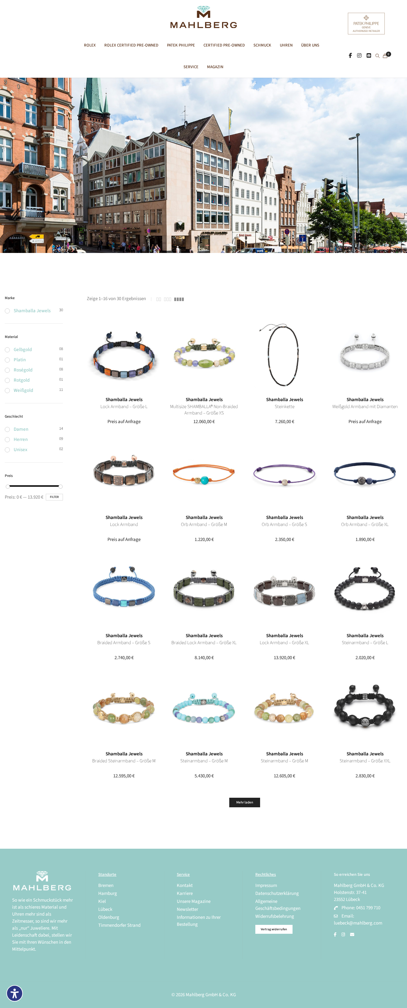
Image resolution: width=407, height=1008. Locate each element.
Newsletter (187, 909)
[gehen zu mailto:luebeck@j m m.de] (352, 934)
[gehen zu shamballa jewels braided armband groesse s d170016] (124, 592)
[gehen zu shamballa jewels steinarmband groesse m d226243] (204, 710)
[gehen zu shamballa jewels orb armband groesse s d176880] (284, 473)
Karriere (185, 893)
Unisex (20, 449)
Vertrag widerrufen (274, 929)
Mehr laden (244, 802)
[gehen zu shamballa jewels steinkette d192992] (284, 356)
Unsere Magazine (193, 901)
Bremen (106, 885)
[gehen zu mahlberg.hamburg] (350, 56)
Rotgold (22, 380)
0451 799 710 (368, 907)
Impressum (266, 885)
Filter (54, 497)
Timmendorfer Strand (119, 925)
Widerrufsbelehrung (274, 916)
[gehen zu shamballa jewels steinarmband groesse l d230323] (365, 592)
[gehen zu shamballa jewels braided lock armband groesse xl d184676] (204, 592)
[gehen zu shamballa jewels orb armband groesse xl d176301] (365, 473)
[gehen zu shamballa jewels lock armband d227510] (124, 473)
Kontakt (185, 885)
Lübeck (105, 909)
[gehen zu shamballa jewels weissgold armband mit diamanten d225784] (365, 356)
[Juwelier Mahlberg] (203, 24)
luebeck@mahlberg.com (358, 923)
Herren (21, 439)
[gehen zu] (378, 56)
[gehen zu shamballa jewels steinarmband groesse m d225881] (284, 710)
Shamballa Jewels (124, 399)
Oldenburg (108, 917)
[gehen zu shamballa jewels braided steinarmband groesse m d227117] (124, 710)
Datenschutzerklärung (277, 893)
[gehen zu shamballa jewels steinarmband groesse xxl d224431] (365, 710)
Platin (20, 359)
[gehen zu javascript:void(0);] (158, 299)
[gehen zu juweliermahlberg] (359, 56)
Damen (21, 429)
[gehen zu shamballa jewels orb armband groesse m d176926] (204, 473)
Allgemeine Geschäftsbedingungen (277, 905)
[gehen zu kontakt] (369, 56)
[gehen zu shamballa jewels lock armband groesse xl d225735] (284, 592)
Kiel (102, 901)
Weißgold (23, 390)
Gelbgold (23, 349)
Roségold (23, 370)
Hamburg (107, 893)
